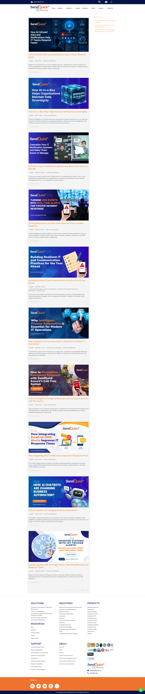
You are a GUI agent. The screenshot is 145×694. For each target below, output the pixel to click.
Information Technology (65, 627)
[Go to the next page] (86, 590)
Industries (69, 8)
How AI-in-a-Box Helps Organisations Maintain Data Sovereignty (58, 111)
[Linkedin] (51, 686)
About (93, 8)
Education (61, 618)
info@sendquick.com (39, 1)
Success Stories (35, 632)
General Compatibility (36, 664)
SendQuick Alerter (92, 629)
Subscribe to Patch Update (38, 655)
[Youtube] (44, 686)
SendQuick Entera (92, 611)
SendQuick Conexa (92, 614)
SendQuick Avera (91, 622)
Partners (61, 652)
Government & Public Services (67, 620)
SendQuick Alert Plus (92, 607)
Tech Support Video (36, 666)
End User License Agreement (66, 664)
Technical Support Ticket (37, 647)
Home (53, 8)
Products (78, 8)
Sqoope (89, 633)
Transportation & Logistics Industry (68, 633)
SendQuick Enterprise (93, 625)
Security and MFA (40, 290)
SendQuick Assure (92, 620)
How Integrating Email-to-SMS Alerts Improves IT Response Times (58, 455)
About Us (61, 647)
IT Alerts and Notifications (49, 61)
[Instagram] (57, 686)
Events (33, 635)
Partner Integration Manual (38, 661)
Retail (60, 631)
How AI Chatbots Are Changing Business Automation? (53, 510)
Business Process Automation (53, 347)
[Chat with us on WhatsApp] (141, 690)
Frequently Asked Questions (38, 669)
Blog (32, 627)
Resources (85, 8)
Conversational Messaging (35, 289)
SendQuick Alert (91, 627)
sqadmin (31, 61)
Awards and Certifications (66, 655)
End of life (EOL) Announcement (39, 652)
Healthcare (62, 622)
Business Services (64, 611)
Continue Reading (35, 72)
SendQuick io (90, 631)
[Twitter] (38, 686)
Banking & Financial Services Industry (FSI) (70, 607)
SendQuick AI (90, 609)
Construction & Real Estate (66, 614)
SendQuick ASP (91, 616)
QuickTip (33, 630)
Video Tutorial (34, 638)
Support (101, 8)
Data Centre (62, 616)
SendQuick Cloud (92, 618)
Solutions (59, 8)
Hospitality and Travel (65, 625)
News (60, 650)
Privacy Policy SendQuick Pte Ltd (68, 658)
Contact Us (110, 8)
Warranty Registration (37, 650)
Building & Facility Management (67, 609)
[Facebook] (32, 686)
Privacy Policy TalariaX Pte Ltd (67, 661)
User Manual (34, 658)
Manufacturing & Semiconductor (68, 629)
